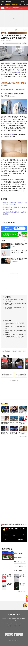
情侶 (14, 65)
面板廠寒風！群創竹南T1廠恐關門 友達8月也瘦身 (18, 553)
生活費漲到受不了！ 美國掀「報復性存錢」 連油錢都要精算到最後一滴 (5, 433)
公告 (18, 618)
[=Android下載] (18, 634)
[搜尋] (26, 1)
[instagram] (13, 631)
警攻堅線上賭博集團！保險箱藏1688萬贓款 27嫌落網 (15, 331)
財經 (5, 29)
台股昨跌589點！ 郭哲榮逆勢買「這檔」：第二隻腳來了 (18, 570)
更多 (24, 240)
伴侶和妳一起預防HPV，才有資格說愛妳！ (18, 562)
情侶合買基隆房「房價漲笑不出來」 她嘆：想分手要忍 (14, 308)
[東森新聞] (6, 1)
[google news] (20, 631)
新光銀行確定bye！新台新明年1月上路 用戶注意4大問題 (23, 423)
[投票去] (13, 363)
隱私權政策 (22, 618)
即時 (20, 4)
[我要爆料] (27, 599)
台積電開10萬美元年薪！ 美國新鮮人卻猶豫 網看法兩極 (10, 575)
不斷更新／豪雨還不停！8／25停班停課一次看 (15, 323)
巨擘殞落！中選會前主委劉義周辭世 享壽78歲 (15, 327)
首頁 (2, 29)
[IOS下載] (9, 634)
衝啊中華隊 (7, 4)
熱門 (24, 4)
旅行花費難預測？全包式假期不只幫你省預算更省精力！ (23, 433)
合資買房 (11, 134)
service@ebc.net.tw (17, 623)
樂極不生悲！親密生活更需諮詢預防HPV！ (14, 335)
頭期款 (18, 72)
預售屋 (20, 70)
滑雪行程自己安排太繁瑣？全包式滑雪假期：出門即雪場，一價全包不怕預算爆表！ (23, 413)
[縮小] (26, 43)
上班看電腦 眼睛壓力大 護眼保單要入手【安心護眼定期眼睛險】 (5, 423)
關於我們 (14, 618)
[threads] (18, 631)
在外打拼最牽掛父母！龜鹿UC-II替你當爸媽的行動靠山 (19, 557)
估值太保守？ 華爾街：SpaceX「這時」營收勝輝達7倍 (14, 423)
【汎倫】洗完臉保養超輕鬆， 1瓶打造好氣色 (18, 566)
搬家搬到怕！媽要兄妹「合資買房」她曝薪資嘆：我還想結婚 (15, 304)
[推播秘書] (25, 605)
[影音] (22, 1)
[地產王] (14, 33)
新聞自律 (9, 618)
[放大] (23, 43)
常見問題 (14, 620)
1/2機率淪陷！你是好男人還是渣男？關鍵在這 (5, 413)
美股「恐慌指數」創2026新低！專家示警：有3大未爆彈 (22, 584)
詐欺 (23, 76)
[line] (15, 631)
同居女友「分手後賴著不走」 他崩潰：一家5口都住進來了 (15, 300)
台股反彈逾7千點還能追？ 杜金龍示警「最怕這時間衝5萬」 (14, 433)
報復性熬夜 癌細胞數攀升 (14, 413)
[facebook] (7, 631)
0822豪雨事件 (14, 4)
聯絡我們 (4, 618)
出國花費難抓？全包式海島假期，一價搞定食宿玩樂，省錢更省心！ (10, 584)
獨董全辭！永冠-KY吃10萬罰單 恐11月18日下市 (22, 575)
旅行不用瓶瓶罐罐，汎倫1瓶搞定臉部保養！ (14, 337)
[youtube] (10, 631)
